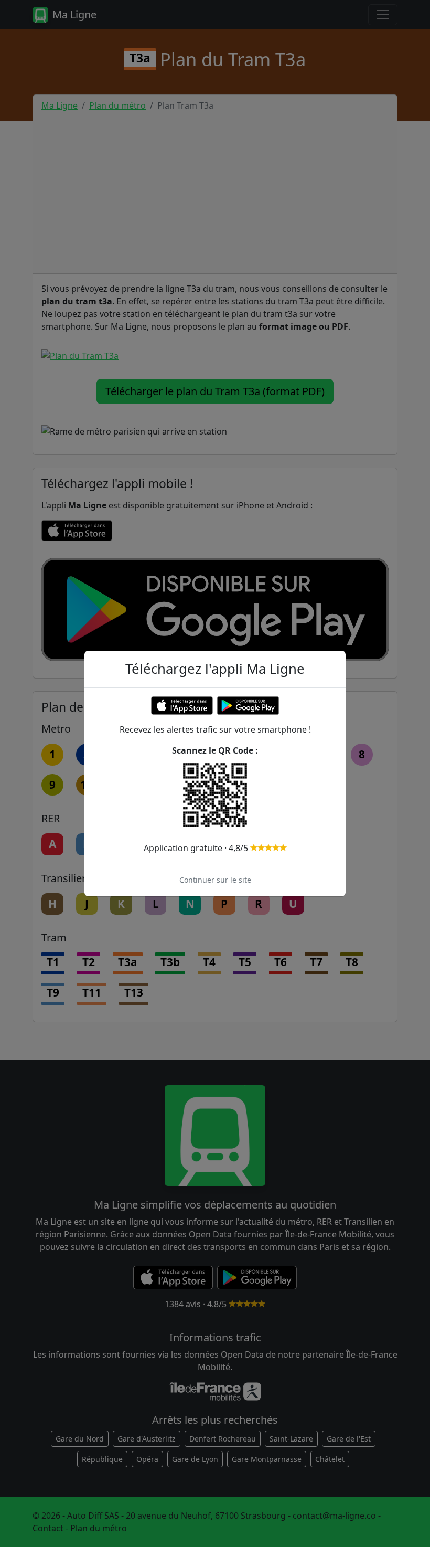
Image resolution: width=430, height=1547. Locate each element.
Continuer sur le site (215, 880)
